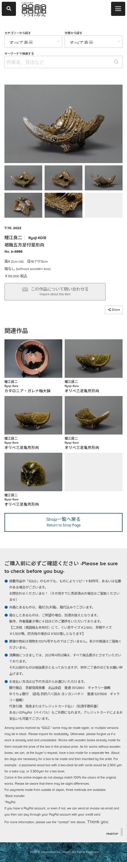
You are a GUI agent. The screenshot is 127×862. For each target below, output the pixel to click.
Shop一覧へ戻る (63, 522)
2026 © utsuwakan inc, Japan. (50, 851)
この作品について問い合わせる (60, 291)
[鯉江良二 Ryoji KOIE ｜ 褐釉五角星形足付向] (63, 125)
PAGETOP (112, 833)
